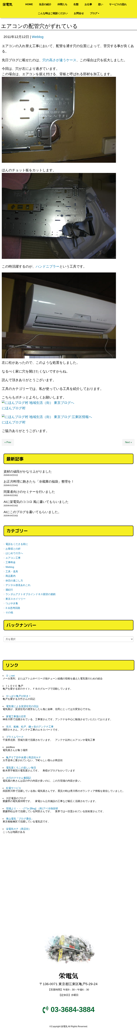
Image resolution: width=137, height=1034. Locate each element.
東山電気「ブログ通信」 (20, 818)
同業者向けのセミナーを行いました (29, 492)
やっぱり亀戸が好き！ (18, 696)
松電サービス (13, 788)
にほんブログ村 (14, 408)
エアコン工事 (13, 558)
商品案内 (11, 576)
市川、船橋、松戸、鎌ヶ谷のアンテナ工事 (30, 726)
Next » (128, 442)
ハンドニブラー (47, 266)
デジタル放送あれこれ (18, 585)
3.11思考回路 (13, 608)
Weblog (38, 37)
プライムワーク (15, 737)
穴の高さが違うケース (59, 60)
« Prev (7, 442)
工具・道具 (12, 571)
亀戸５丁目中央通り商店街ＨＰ (23, 757)
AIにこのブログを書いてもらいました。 (32, 512)
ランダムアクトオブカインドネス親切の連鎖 (30, 594)
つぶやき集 (12, 603)
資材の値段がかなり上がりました (28, 471)
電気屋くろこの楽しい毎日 (21, 767)
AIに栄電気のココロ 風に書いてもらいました (36, 502)
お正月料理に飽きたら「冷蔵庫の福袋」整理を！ (39, 481)
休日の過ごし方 (14, 580)
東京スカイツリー (16, 599)
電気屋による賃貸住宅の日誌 (22, 706)
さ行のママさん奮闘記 (18, 778)
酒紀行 (9, 589)
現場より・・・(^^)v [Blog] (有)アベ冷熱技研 (32, 808)
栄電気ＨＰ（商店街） (18, 829)
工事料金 (11, 562)
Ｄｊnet (10, 675)
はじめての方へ (14, 553)
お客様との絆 (13, 548)
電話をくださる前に (17, 544)
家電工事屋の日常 (16, 716)
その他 (9, 612)
